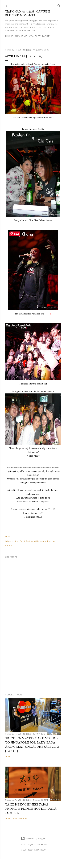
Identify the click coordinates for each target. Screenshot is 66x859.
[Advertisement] (33, 663)
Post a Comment (21, 818)
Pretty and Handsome (36, 541)
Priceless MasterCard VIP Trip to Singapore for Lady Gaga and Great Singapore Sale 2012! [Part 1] (32, 744)
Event (22, 541)
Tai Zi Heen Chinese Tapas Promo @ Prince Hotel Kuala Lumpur (31, 808)
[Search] (59, 5)
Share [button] (7, 536)
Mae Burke (41, 844)
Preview (51, 541)
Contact (34, 36)
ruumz (8, 545)
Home (9, 36)
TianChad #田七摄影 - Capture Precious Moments (27, 13)
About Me (21, 36)
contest (15, 541)
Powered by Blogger (35, 838)
